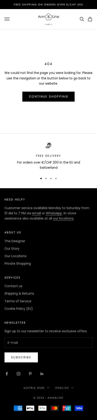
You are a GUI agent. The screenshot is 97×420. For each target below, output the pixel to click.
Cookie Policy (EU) (19, 308)
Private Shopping (18, 263)
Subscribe (21, 357)
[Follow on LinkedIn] (42, 373)
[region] (48, 157)
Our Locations (15, 256)
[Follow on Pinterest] (30, 373)
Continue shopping (48, 96)
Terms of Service (18, 301)
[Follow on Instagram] (18, 373)
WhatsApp (54, 213)
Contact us (13, 286)
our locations (63, 218)
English (62, 388)
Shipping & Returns (19, 293)
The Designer (15, 241)
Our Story (12, 248)
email (36, 213)
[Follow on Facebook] (7, 373)
